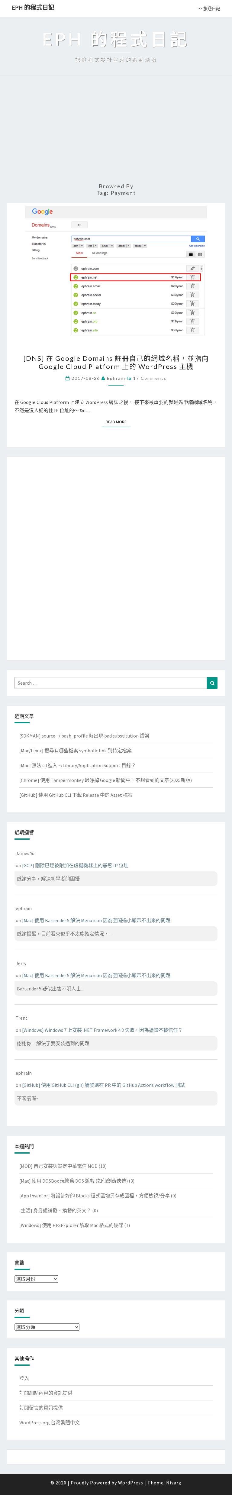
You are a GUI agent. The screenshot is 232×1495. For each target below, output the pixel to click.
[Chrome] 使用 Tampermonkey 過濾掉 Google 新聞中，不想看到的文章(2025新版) (105, 780)
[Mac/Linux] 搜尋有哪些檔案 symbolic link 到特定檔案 (75, 751)
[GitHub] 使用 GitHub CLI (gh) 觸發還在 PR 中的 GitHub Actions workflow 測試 (103, 1085)
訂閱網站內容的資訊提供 (45, 1393)
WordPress (130, 1483)
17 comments (149, 378)
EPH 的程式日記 (33, 7)
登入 (24, 1378)
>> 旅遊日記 (209, 8)
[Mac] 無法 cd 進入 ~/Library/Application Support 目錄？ (77, 765)
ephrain (116, 378)
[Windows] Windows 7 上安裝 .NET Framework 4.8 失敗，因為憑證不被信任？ (102, 1030)
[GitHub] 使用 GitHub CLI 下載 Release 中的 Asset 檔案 (76, 795)
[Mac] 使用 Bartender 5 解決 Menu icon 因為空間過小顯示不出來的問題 (96, 920)
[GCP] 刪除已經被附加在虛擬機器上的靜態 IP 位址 (75, 865)
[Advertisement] (116, 131)
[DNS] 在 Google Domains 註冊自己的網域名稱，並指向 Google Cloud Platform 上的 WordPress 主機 (116, 362)
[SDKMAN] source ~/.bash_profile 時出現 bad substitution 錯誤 (84, 736)
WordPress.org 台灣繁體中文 (49, 1422)
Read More (118, 422)
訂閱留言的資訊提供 (41, 1408)
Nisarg (174, 1483)
